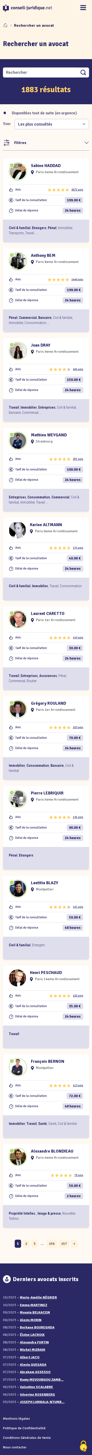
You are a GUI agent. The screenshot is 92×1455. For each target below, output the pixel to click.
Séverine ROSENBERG (37, 1394)
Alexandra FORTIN (34, 1342)
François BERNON (47, 1061)
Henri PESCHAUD (46, 972)
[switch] (6, 113)
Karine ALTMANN (46, 524)
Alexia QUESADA (33, 1365)
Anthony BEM (43, 255)
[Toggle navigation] (83, 8)
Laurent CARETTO (48, 613)
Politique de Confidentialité (24, 1428)
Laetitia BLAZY (44, 882)
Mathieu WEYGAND (49, 435)
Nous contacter (14, 1447)
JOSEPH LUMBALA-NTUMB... (42, 1402)
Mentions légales (16, 1418)
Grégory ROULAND (48, 703)
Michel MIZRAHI (32, 1350)
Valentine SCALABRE (36, 1387)
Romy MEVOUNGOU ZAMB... (42, 1379)
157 (64, 1243)
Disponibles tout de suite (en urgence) (44, 113)
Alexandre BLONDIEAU (52, 1151)
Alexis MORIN (30, 1320)
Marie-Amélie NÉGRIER (38, 1297)
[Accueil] (6, 25)
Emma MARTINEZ (33, 1305)
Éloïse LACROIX (32, 1335)
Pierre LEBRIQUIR (47, 793)
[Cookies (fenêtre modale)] (83, 1446)
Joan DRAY (40, 345)
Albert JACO (29, 1357)
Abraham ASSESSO (35, 1372)
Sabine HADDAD (46, 165)
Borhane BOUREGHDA (37, 1327)
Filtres (20, 142)
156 (52, 1243)
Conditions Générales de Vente (27, 1437)
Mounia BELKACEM (35, 1312)
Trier (7, 123)
